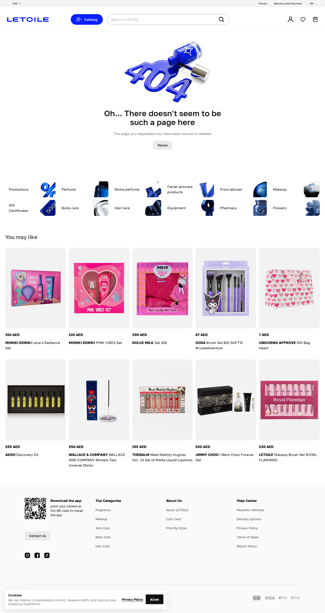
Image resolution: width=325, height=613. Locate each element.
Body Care (103, 537)
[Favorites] (303, 19)
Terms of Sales (247, 537)
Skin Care (103, 528)
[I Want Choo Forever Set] (225, 399)
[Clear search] (206, 19)
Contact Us (37, 536)
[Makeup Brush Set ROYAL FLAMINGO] (289, 399)
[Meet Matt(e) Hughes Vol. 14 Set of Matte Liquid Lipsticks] (162, 399)
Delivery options (249, 519)
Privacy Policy (132, 599)
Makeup (101, 519)
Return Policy (247, 546)
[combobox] (152, 19)
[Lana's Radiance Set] (35, 288)
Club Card (173, 519)
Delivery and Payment (288, 3)
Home (163, 145)
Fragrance (103, 510)
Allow (154, 599)
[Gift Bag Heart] (289, 288)
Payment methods (250, 510)
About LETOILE (177, 510)
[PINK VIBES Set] (99, 288)
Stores (262, 3)
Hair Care (102, 546)
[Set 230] (162, 288)
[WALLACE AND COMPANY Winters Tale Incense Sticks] (99, 399)
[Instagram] (27, 555)
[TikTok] (47, 555)
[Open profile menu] (290, 19)
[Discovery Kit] (35, 399)
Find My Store (176, 528)
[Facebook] (37, 555)
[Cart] (315, 19)
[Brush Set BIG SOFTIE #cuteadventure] (225, 288)
